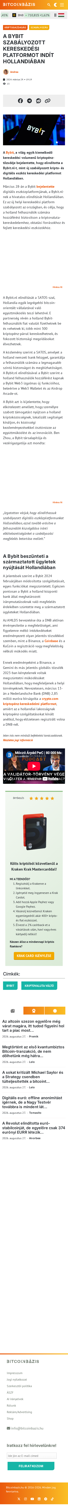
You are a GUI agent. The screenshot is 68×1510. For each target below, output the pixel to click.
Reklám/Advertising (19, 1412)
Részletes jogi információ (18, 740)
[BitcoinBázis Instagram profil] (25, 1499)
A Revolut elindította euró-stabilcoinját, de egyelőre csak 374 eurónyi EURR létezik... (33, 1128)
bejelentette (45, 186)
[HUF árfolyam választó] (61, 15)
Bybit (10, 152)
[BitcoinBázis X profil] (18, 1499)
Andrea (14, 72)
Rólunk (11, 1405)
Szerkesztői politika (19, 1386)
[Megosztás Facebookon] (20, 101)
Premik (33, 1036)
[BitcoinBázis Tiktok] (52, 1499)
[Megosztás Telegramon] (29, 101)
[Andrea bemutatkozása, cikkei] (6, 72)
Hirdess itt (57, 287)
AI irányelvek (15, 1399)
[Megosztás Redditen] (39, 101)
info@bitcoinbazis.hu (27, 1428)
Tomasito (35, 1112)
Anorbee (34, 1138)
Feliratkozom (31, 1466)
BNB (29, 15)
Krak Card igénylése (34, 956)
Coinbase (51, 641)
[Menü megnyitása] (62, 5)
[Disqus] (34, 1196)
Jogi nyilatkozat (17, 1379)
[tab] (12, 1011)
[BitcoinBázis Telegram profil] (45, 1499)
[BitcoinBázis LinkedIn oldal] (39, 1499)
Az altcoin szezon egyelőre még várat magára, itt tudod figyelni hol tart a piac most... (33, 1026)
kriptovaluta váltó (39, 986)
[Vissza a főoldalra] (19, 4)
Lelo (32, 1061)
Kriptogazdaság (15, 27)
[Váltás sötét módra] (55, 5)
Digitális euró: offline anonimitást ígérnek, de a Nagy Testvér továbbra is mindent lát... (32, 1102)
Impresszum (14, 1373)
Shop (10, 1418)
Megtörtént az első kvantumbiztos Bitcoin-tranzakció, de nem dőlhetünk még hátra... (33, 1051)
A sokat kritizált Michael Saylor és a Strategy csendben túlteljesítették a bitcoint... (32, 1077)
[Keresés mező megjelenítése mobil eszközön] (49, 5)
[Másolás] (48, 101)
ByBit (10, 986)
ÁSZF (10, 1392)
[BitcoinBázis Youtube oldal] (32, 1499)
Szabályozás (39, 27)
